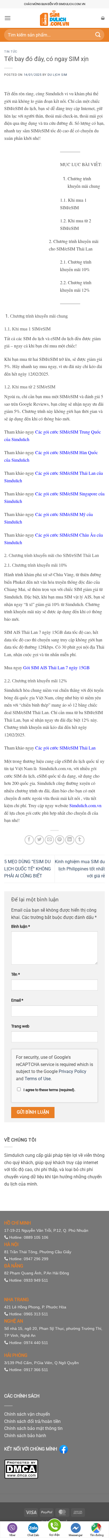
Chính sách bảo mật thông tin (33, 1428)
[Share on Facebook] (29, 840)
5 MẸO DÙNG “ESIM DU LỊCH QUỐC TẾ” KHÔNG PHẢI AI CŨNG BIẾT (27, 868)
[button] (7, 18)
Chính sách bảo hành (25, 1435)
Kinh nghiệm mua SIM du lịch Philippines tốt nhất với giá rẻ (80, 868)
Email (17, 1000)
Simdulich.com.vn (85, 805)
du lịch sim (57, 75)
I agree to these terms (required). (49, 1090)
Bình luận (20, 926)
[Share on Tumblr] (79, 840)
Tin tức (10, 51)
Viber (12, 1535)
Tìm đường (97, 1535)
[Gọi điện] (54, 1526)
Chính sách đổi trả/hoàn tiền (32, 1421)
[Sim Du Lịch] (54, 18)
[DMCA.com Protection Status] (21, 1468)
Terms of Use (38, 1078)
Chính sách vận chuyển (27, 1414)
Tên (15, 974)
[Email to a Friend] (49, 840)
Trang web (20, 1026)
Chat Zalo (33, 1535)
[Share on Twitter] (39, 840)
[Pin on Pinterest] (59, 840)
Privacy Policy (72, 1071)
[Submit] (98, 34)
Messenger (75, 1535)
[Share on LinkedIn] (69, 840)
